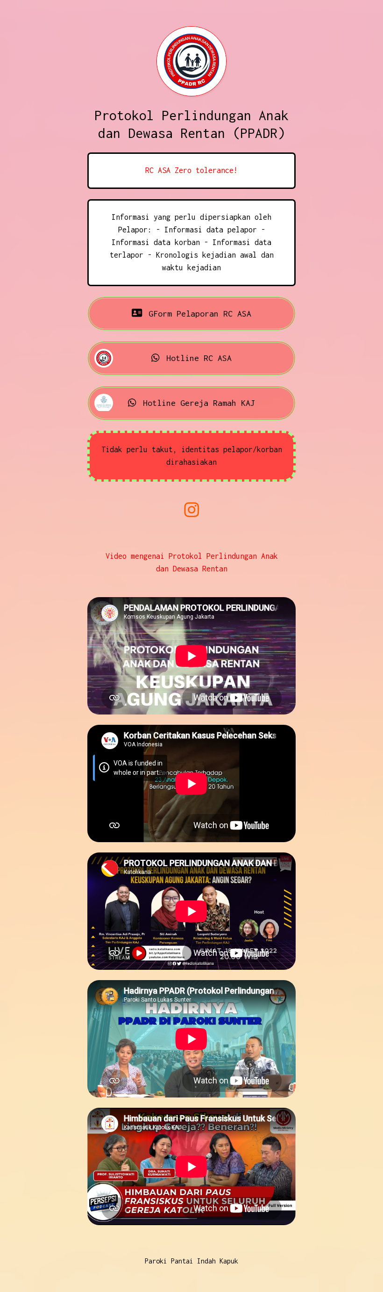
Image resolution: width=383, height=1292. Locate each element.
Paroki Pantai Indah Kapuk (191, 1261)
